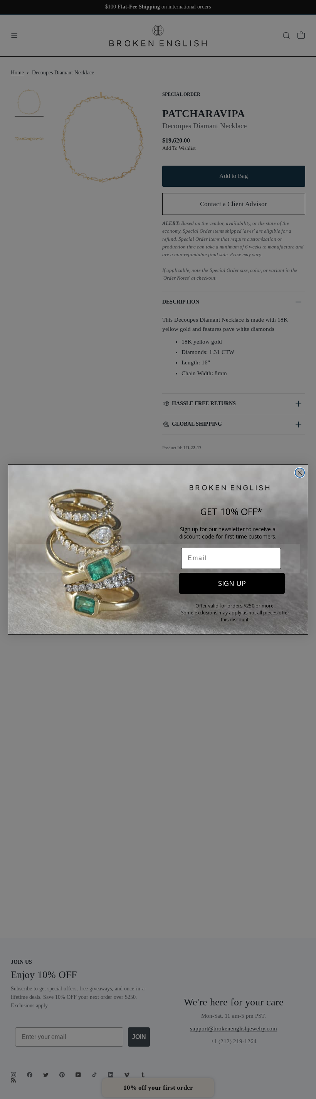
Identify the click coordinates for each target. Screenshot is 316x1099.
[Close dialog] (299, 472)
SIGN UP (232, 583)
